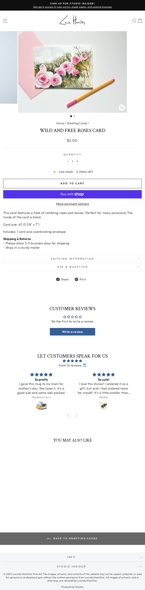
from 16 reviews (70, 365)
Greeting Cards (77, 123)
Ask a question (72, 266)
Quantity (72, 154)
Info (71, 556)
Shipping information (72, 258)
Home (60, 123)
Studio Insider (71, 566)
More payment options (72, 204)
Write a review (72, 332)
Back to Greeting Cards (75, 538)
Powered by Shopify (72, 586)
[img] (72, 361)
